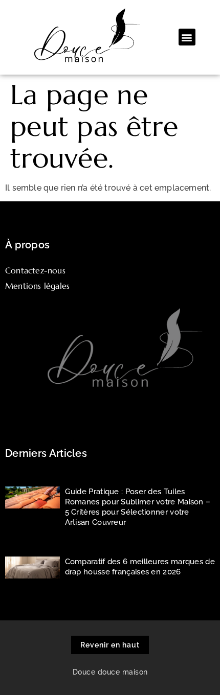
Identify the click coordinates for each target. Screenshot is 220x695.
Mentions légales (37, 286)
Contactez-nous (35, 270)
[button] (187, 37)
